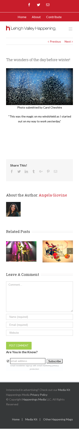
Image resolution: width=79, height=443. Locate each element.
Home (16, 419)
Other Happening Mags (58, 419)
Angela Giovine (53, 195)
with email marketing (42, 365)
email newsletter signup (21, 365)
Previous (55, 41)
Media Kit (64, 389)
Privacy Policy (38, 394)
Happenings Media (34, 399)
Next (68, 41)
